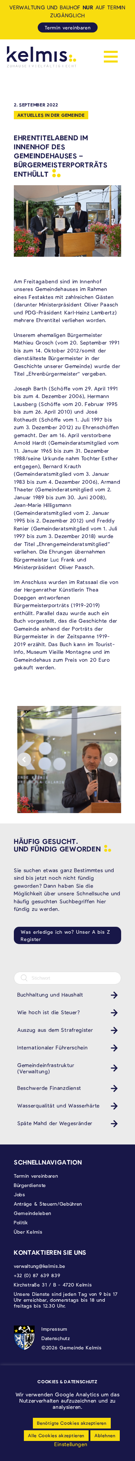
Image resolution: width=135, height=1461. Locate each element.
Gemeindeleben (32, 1213)
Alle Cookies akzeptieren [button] (56, 1435)
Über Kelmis (28, 1232)
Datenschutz (56, 1338)
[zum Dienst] (112, 995)
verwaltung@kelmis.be (39, 1266)
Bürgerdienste (30, 1185)
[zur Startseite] (41, 56)
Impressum (54, 1329)
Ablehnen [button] (105, 1435)
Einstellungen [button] (70, 1444)
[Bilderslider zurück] (24, 759)
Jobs (19, 1194)
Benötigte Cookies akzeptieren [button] (71, 1423)
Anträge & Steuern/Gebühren (48, 1204)
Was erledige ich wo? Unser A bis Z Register (65, 935)
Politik (21, 1222)
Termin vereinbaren (68, 27)
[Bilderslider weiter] (111, 759)
